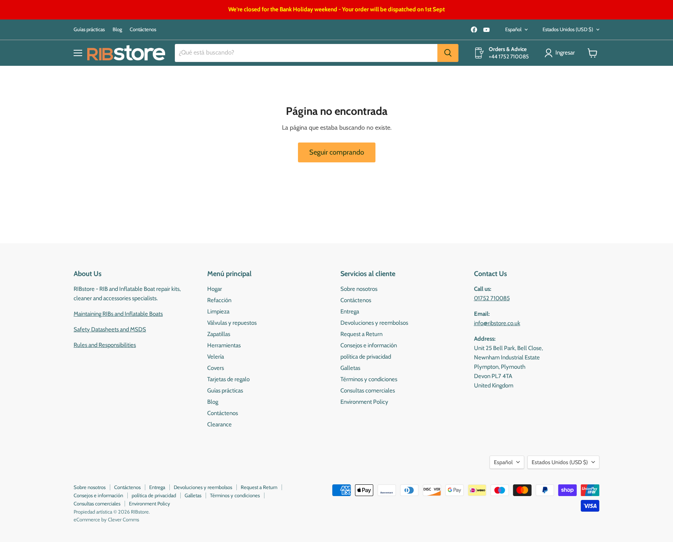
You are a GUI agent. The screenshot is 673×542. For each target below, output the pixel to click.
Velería (215, 356)
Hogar (214, 288)
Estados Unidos (568, 29)
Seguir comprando (336, 152)
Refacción (219, 300)
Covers (215, 367)
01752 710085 (492, 298)
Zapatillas (218, 334)
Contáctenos (143, 29)
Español (513, 29)
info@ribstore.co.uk (497, 323)
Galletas (350, 367)
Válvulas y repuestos (232, 322)
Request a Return (361, 334)
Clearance (219, 424)
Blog (117, 29)
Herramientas (224, 345)
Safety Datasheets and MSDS (110, 329)
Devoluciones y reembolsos (374, 322)
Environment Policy (364, 401)
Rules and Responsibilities (105, 344)
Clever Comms (123, 519)
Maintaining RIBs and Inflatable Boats (118, 313)
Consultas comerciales (367, 390)
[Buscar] (447, 53)
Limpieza (218, 311)
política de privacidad (365, 356)
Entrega (349, 311)
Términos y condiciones (368, 379)
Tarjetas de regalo (228, 379)
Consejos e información (368, 345)
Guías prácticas (89, 29)
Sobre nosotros (358, 288)
